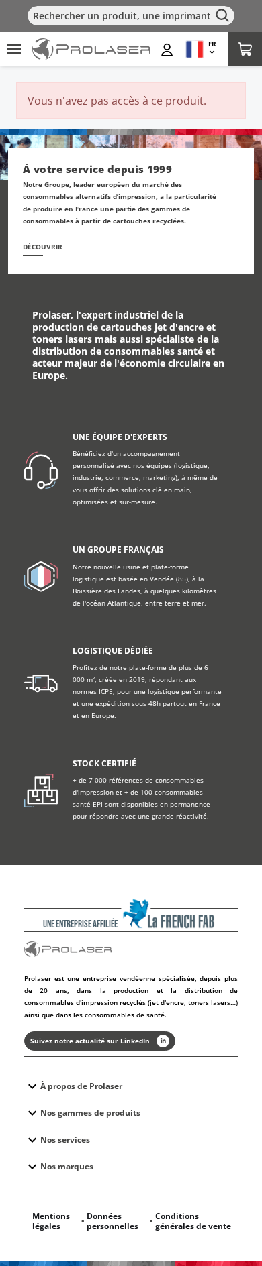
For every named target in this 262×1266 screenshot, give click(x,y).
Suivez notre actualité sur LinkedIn (90, 1040)
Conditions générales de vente (193, 1221)
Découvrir (42, 247)
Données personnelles (112, 1221)
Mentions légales (51, 1221)
